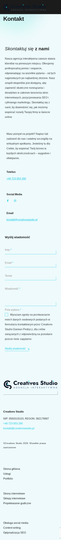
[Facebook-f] (8, 200)
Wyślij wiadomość (15, 348)
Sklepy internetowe (14, 498)
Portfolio (8, 478)
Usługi (7, 473)
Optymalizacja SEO (14, 532)
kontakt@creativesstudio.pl (22, 219)
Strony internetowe (14, 493)
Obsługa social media (15, 523)
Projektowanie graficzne (17, 503)
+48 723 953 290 (16, 178)
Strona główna (11, 469)
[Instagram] (15, 200)
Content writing (12, 527)
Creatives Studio (13, 443)
